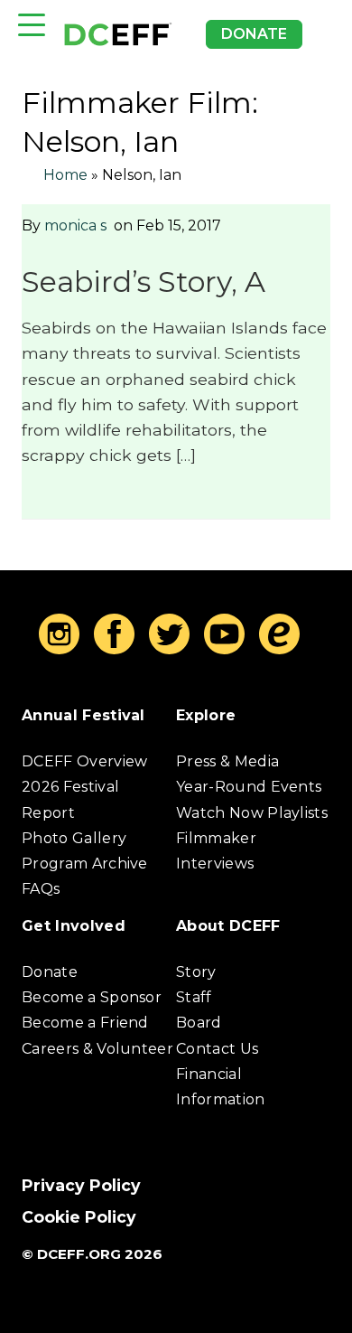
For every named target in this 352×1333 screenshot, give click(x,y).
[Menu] (31, 25)
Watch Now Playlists (252, 812)
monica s (75, 225)
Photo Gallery (74, 838)
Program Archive (85, 863)
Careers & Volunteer (97, 1048)
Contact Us (217, 1048)
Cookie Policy (79, 1216)
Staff (194, 997)
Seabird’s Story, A (143, 281)
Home (65, 174)
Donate (254, 33)
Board (199, 1022)
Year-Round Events (248, 786)
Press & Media (227, 761)
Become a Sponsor (92, 997)
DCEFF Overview (84, 761)
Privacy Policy (81, 1185)
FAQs (41, 888)
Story (196, 972)
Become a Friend (85, 1022)
